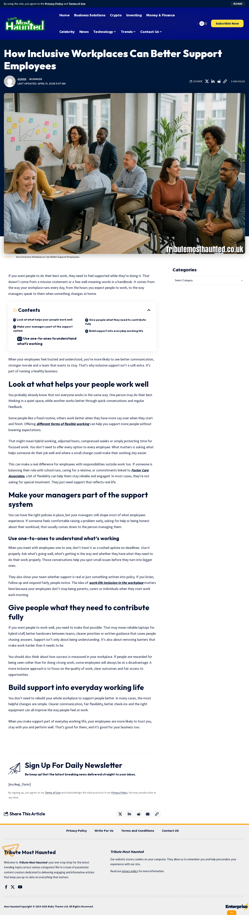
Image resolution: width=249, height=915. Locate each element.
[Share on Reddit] (219, 81)
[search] (192, 23)
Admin (22, 79)
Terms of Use (77, 3)
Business (35, 79)
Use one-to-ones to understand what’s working (46, 341)
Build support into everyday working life (116, 331)
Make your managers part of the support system (43, 328)
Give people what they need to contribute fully (115, 322)
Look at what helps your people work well (44, 319)
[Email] (148, 814)
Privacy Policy (54, 3)
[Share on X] (207, 81)
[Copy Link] (225, 81)
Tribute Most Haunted (33, 862)
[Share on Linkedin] (213, 81)
